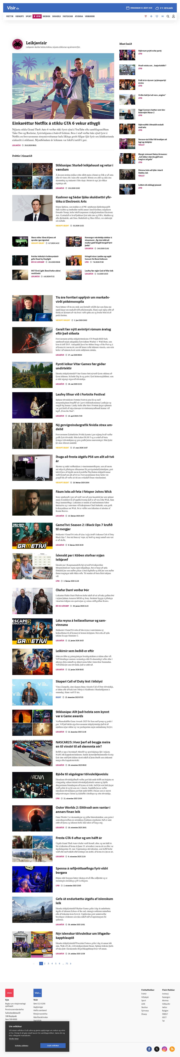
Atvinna (165, 1001)
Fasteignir (166, 997)
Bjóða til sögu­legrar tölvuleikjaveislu (82, 774)
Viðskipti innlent (63, 320)
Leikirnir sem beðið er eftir (75, 651)
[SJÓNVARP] (157, 16)
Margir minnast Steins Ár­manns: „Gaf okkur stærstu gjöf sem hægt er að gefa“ (152, 157)
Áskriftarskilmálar (40, 1017)
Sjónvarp (145, 1011)
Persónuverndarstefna (14, 1010)
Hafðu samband (40, 1011)
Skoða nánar (14, 1039)
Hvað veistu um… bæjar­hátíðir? (152, 66)
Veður (164, 1008)
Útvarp (144, 1014)
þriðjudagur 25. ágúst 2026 (141, 8)
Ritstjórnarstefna (40, 1014)
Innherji (165, 994)
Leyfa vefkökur (53, 1046)
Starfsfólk (37, 1021)
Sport (143, 1001)
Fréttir (144, 994)
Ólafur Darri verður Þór (72, 590)
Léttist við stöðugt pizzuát (149, 185)
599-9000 (13, 1020)
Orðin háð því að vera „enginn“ (152, 95)
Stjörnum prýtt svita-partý (150, 51)
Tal (163, 1021)
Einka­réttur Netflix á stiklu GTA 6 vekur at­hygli (56, 124)
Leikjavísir (16, 145)
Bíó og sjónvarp (37, 262)
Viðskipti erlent (62, 225)
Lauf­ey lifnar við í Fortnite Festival (80, 394)
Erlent (58, 697)
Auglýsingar (38, 1007)
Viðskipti (145, 997)
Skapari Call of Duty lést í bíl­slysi (79, 681)
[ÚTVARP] (162, 16)
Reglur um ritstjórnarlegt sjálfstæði (15, 1005)
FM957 (165, 1014)
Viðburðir (166, 1004)
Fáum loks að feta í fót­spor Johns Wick (84, 492)
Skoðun (144, 1008)
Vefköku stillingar (21, 1046)
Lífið (87, 262)
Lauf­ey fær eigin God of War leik (99, 271)
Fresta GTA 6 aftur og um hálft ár (79, 838)
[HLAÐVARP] (151, 16)
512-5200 (41, 1004)
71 (67, 964)
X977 (164, 1018)
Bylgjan (165, 1011)
